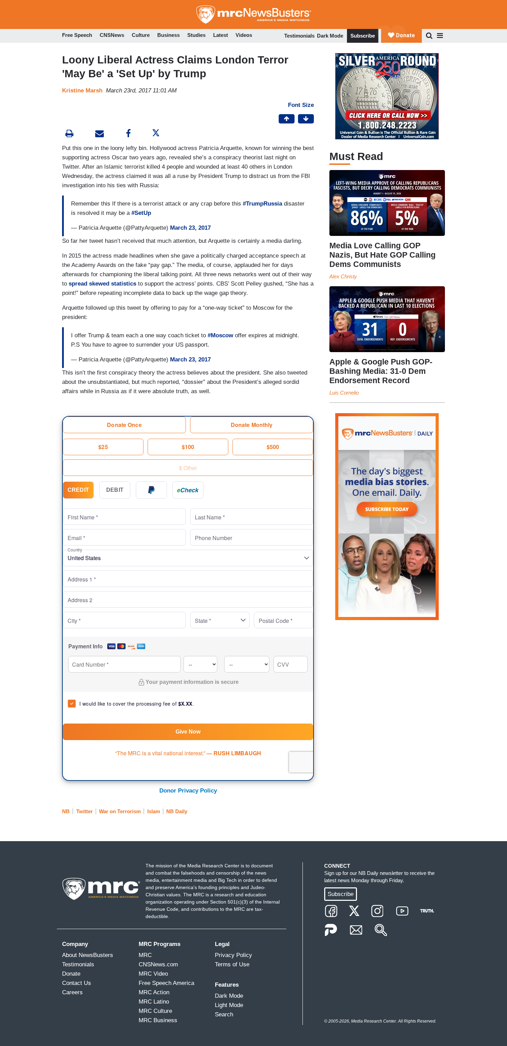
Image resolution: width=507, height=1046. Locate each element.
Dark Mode (330, 36)
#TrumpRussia (262, 203)
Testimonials (299, 36)
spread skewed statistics (102, 283)
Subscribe (362, 36)
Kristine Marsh (82, 90)
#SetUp (141, 213)
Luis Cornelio (344, 393)
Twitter (84, 811)
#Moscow (220, 335)
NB (66, 811)
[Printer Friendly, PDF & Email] (99, 134)
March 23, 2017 (190, 228)
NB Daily (176, 811)
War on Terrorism (120, 811)
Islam (153, 811)
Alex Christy (343, 276)
